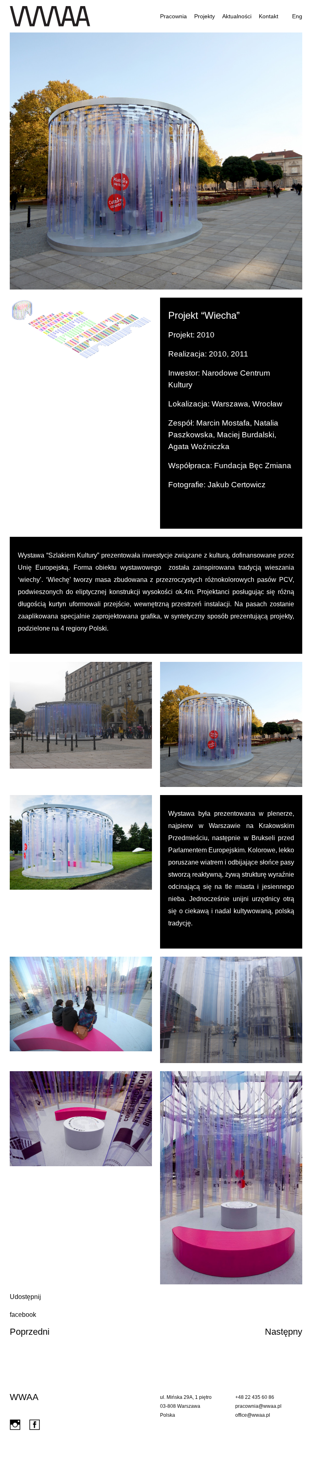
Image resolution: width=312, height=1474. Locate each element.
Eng (297, 16)
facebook (23, 1314)
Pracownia (173, 16)
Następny (283, 1332)
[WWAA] (50, 16)
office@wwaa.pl (252, 1415)
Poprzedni (30, 1332)
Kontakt (268, 16)
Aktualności (236, 16)
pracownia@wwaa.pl (258, 1406)
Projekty (204, 16)
